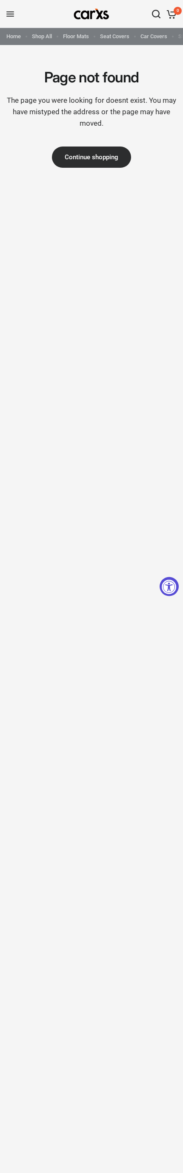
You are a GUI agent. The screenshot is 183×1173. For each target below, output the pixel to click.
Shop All (42, 36)
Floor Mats (76, 36)
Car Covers (153, 36)
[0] (170, 14)
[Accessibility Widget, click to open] (169, 586)
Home (13, 36)
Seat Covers (114, 36)
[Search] (156, 14)
